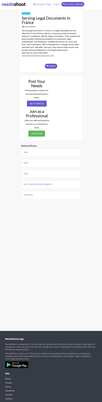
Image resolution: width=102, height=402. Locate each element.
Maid (26, 152)
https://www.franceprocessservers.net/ (38, 56)
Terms (8, 387)
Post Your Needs (73, 4)
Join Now (36, 133)
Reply (52, 66)
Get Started (37, 103)
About (8, 379)
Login (56, 4)
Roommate (28, 195)
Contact (9, 395)
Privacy (8, 383)
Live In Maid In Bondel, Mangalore (38, 184)
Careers (8, 398)
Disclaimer (10, 391)
